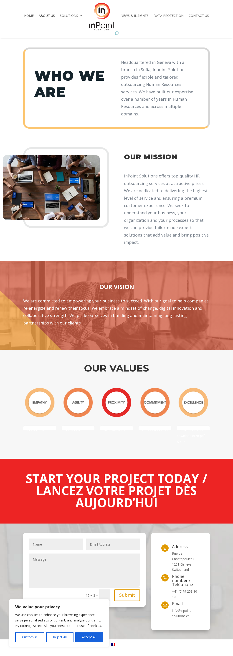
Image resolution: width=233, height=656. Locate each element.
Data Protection (169, 15)
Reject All (60, 637)
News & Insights (135, 15)
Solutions (69, 15)
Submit (127, 595)
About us (47, 15)
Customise (30, 637)
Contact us (199, 15)
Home (29, 15)
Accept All (89, 637)
